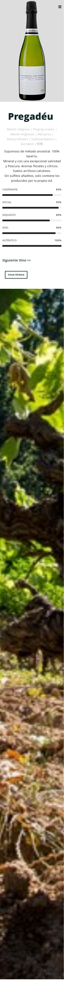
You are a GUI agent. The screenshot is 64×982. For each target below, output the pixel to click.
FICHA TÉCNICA (16, 274)
